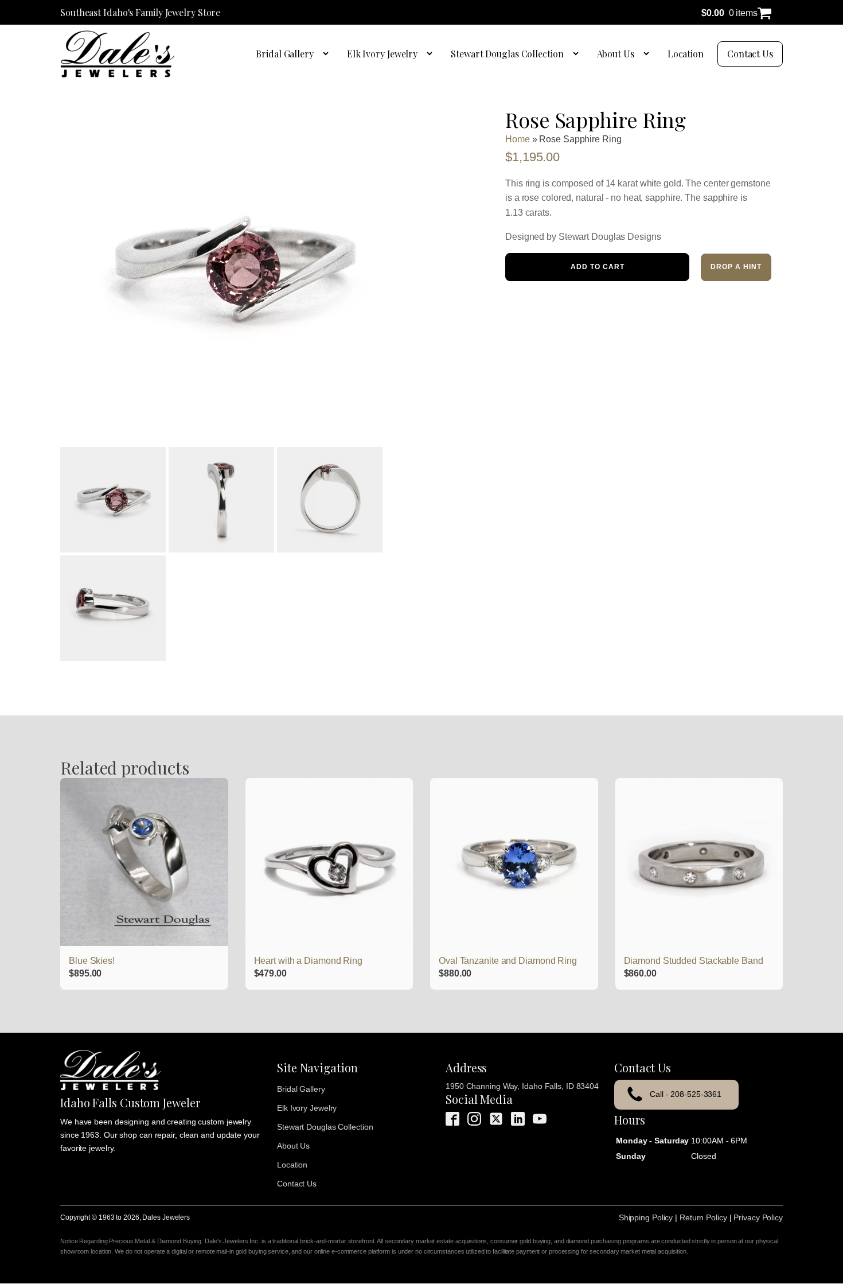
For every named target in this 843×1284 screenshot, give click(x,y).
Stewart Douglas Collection (507, 54)
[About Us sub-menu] (648, 54)
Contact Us (750, 54)
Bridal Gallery (285, 54)
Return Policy (703, 1217)
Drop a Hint (736, 267)
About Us (615, 54)
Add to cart (598, 267)
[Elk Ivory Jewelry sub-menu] (432, 54)
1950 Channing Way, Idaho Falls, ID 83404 (522, 1086)
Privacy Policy (758, 1217)
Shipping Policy (646, 1217)
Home (517, 139)
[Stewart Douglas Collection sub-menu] (578, 54)
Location (686, 54)
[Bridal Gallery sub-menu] (328, 54)
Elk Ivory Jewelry (382, 54)
